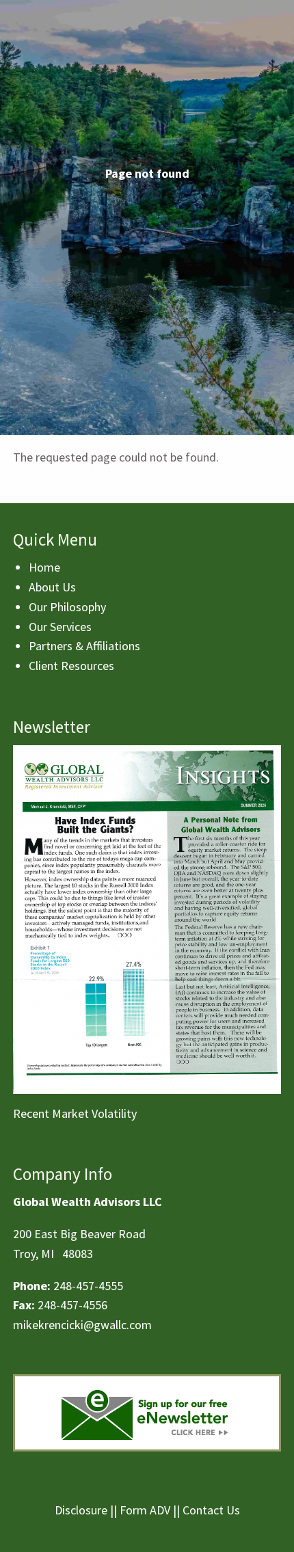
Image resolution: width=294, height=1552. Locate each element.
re (102, 1510)
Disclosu (76, 1510)
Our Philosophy (67, 607)
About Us (52, 587)
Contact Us (211, 1510)
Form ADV (145, 1510)
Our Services (60, 626)
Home (44, 567)
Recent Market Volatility (75, 1113)
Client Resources (71, 665)
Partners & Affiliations (84, 646)
